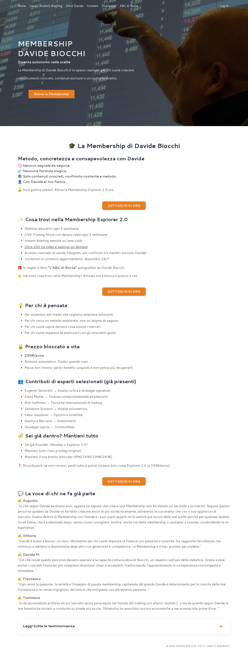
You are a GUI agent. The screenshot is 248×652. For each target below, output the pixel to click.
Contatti (92, 6)
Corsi (33, 6)
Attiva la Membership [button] (51, 94)
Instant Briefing (51, 6)
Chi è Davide (74, 6)
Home (22, 6)
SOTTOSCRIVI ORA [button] (124, 205)
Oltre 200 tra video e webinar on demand (56, 246)
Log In (224, 6)
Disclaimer (109, 6)
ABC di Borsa (129, 6)
